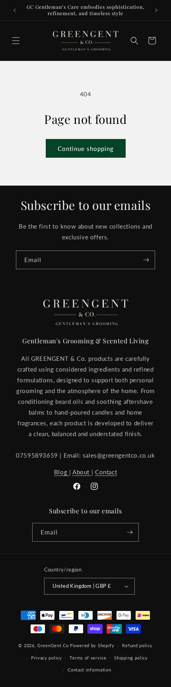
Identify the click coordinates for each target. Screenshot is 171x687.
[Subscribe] (146, 260)
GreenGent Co (52, 645)
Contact (106, 472)
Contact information (89, 669)
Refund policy (137, 645)
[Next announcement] (156, 10)
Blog (61, 472)
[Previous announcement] (14, 10)
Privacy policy (46, 657)
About (81, 472)
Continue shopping (86, 148)
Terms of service (88, 657)
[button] (16, 40)
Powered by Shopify (92, 645)
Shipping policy (131, 657)
